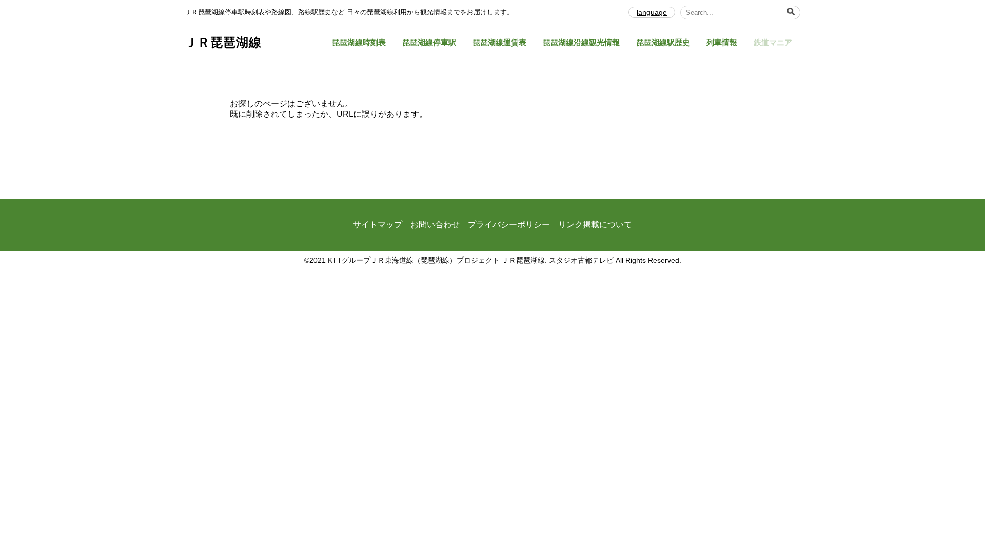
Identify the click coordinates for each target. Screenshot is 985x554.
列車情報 (721, 42)
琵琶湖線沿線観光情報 (581, 42)
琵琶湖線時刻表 (359, 42)
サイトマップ (377, 224)
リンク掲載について (595, 224)
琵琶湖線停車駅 (429, 42)
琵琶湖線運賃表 (499, 42)
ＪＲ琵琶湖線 (223, 42)
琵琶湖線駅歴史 (663, 42)
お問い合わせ (435, 224)
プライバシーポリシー (509, 224)
